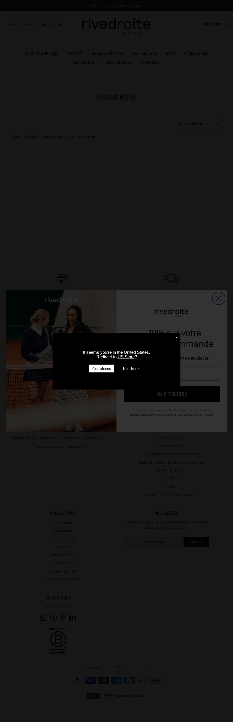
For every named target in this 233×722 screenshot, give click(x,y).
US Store (126, 356)
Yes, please (101, 368)
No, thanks (132, 368)
